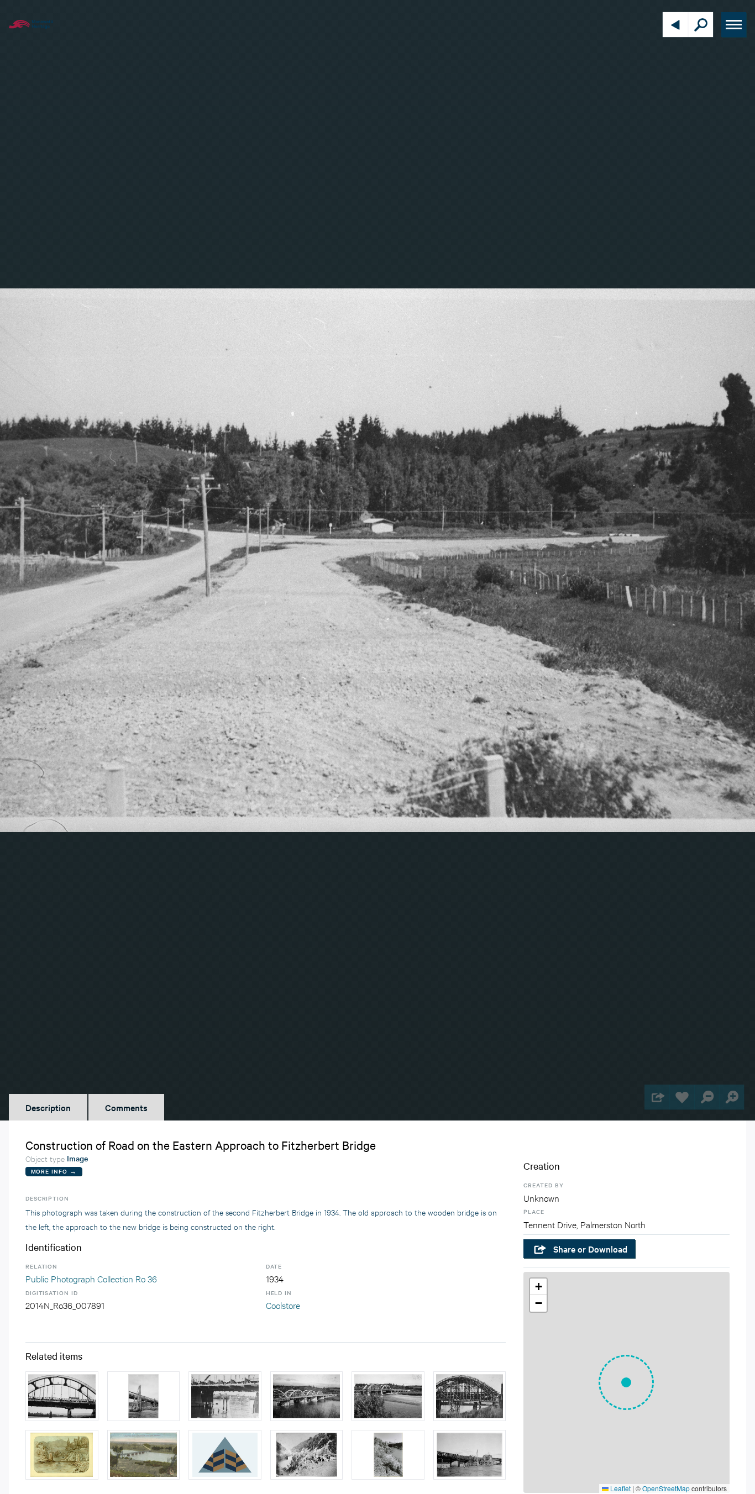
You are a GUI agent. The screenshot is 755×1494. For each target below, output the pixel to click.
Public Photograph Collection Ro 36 (91, 1278)
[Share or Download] (656, 1097)
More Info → (54, 1171)
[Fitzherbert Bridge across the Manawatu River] (143, 1455)
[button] (626, 1382)
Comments (126, 1107)
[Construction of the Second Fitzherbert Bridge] (61, 1396)
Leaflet (620, 1488)
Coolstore (283, 1305)
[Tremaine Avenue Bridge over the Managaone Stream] (388, 1455)
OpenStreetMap (666, 1488)
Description (48, 1107)
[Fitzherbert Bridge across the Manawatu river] (224, 1455)
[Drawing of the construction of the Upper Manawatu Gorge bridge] (61, 1455)
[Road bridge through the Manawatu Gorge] (306, 1455)
